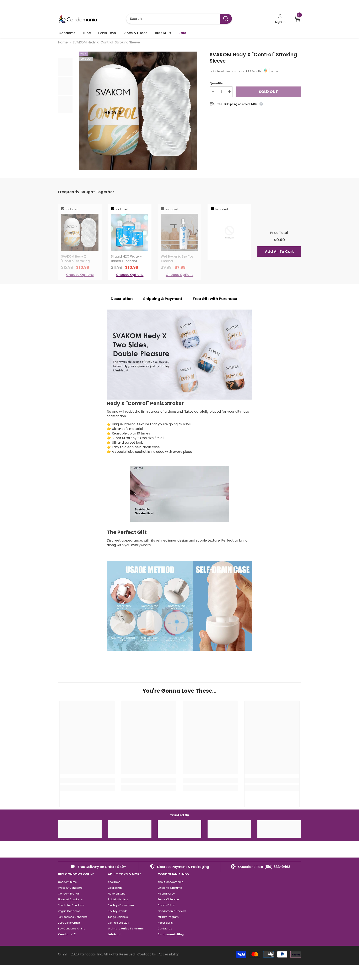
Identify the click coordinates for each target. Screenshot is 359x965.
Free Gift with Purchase (215, 298)
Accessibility (169, 954)
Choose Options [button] (80, 275)
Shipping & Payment (162, 298)
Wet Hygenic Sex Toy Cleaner (177, 258)
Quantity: (216, 83)
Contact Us (146, 954)
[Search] (179, 19)
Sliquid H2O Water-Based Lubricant (126, 258)
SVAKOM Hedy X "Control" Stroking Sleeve (253, 58)
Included (72, 209)
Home (63, 42)
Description (122, 298)
